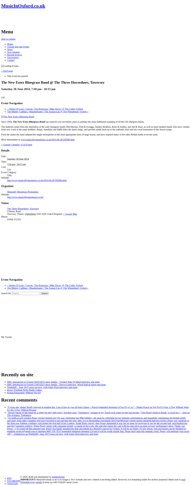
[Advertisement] (55, 18)
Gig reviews (13, 57)
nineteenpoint (58, 477)
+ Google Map (70, 214)
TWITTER (12, 483)
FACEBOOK (13, 481)
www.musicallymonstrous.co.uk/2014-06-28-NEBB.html (48, 139)
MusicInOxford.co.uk (23, 5)
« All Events (7, 71)
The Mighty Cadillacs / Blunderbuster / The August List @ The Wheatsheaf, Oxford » (47, 111)
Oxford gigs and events (18, 47)
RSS (9, 478)
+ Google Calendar (10, 144)
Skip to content (8, 39)
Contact (10, 60)
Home (10, 44)
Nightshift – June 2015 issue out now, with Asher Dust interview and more (42, 387)
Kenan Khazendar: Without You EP (24, 392)
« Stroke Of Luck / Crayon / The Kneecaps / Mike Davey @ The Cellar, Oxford (45, 109)
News (10, 49)
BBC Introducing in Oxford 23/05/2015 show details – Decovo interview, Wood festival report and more (56, 384)
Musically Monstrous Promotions (22, 192)
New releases (13, 52)
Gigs (9, 175)
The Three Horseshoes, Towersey (23, 208)
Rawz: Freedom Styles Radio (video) (24, 390)
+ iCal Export (25, 144)
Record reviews (14, 55)
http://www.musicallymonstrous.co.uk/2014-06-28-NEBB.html (37, 180)
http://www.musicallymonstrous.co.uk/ (25, 197)
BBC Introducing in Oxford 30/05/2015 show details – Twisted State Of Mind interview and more (53, 382)
